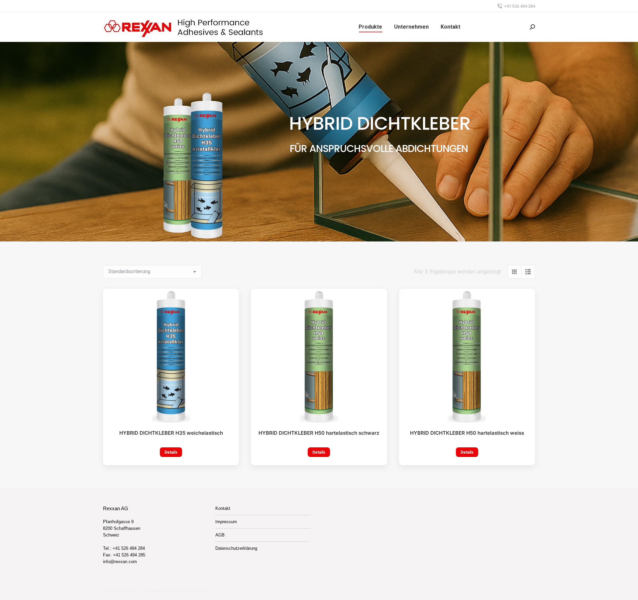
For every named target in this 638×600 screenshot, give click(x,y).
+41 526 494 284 (519, 6)
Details (170, 452)
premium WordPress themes (177, 590)
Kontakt (222, 508)
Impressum (226, 521)
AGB (220, 534)
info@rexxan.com (120, 561)
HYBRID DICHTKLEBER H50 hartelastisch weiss (467, 433)
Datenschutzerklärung (236, 548)
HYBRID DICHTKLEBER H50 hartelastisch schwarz (319, 433)
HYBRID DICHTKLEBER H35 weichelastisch (171, 433)
